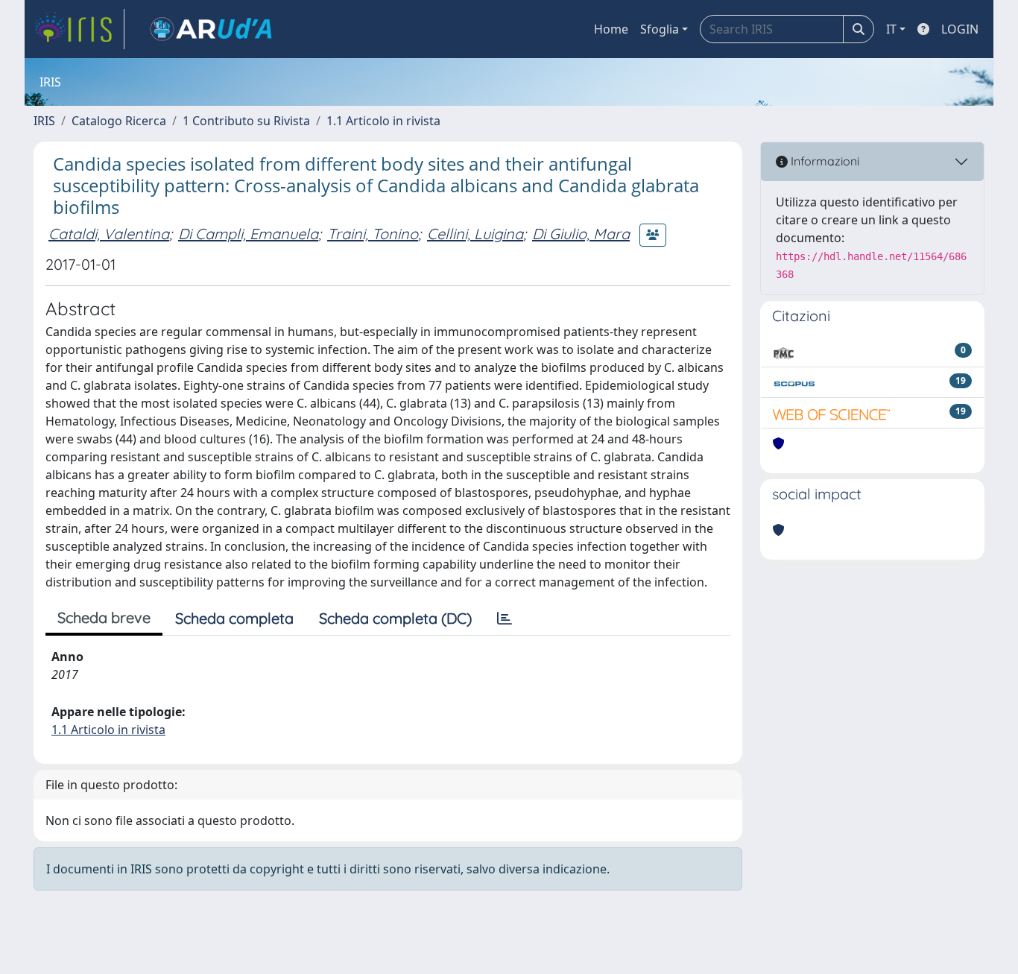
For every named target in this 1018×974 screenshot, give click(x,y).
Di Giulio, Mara (581, 233)
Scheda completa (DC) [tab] (395, 618)
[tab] (504, 618)
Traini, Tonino (372, 233)
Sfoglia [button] (659, 29)
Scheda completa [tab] (234, 618)
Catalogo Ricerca (119, 121)
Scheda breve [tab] (104, 617)
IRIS (44, 121)
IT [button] (891, 29)
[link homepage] (79, 29)
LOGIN (960, 29)
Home (611, 29)
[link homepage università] (210, 29)
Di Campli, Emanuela (248, 233)
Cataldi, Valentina (108, 233)
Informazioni (823, 161)
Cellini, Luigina (475, 233)
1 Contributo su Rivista (246, 121)
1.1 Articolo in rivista (383, 121)
